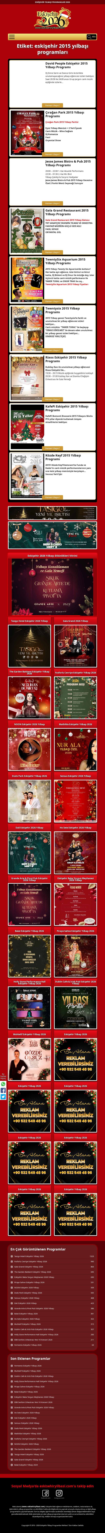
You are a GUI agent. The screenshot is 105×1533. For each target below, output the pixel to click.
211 (92, 1340)
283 (92, 1334)
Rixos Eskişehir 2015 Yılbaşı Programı (66, 359)
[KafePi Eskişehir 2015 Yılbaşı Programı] (27, 426)
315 (92, 1324)
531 (92, 1282)
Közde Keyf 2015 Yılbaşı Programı (63, 457)
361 (92, 1313)
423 (92, 1303)
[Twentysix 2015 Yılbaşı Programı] (27, 328)
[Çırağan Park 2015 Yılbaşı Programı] (27, 132)
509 (92, 1287)
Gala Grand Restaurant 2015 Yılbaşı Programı (67, 212)
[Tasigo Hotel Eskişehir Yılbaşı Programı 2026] (52, 512)
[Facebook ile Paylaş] (3, 1090)
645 (92, 1272)
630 (92, 1277)
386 (92, 1308)
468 (92, 1298)
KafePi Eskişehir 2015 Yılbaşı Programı (66, 408)
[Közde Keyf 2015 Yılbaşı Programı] (27, 475)
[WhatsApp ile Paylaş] (3, 1084)
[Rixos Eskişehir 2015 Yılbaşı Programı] (27, 377)
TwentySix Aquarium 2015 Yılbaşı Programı (65, 261)
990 (92, 1261)
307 (92, 1329)
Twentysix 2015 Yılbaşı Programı (62, 310)
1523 (92, 1256)
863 (92, 1266)
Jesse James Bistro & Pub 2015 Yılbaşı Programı (68, 163)
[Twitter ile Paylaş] (3, 1097)
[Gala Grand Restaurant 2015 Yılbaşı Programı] (27, 230)
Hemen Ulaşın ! (52, 105)
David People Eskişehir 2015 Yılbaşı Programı (66, 65)
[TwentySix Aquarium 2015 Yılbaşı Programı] (27, 279)
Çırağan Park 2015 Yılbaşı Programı (64, 114)
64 (93, 1345)
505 (92, 1293)
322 (92, 1319)
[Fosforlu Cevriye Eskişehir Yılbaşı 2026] (52, 535)
